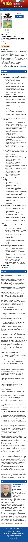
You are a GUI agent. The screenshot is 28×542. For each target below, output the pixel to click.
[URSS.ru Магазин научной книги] (6, 2)
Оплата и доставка (14, 539)
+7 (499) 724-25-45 (18, 6)
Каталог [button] (9, 9)
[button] (15, 4)
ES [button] (21, 1)
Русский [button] (18, 1)
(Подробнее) (22, 66)
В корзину (19, 16)
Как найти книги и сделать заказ (14, 537)
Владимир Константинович (19, 485)
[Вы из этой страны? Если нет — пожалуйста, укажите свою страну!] (14, 1)
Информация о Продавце (14, 531)
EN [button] (23, 1)
